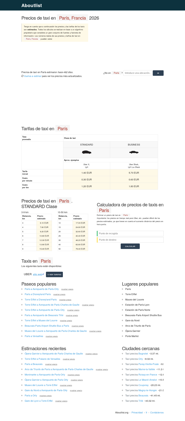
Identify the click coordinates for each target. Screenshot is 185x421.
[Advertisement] (129, 45)
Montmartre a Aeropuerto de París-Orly (45, 374)
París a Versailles (34, 336)
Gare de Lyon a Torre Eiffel (39, 400)
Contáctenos (157, 412)
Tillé (134, 400)
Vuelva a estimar (32, 76)
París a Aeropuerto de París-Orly (42, 289)
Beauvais (136, 395)
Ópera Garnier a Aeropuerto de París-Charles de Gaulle (54, 353)
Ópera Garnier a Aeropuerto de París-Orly (46, 379)
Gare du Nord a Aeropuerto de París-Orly (46, 390)
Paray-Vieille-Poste (142, 364)
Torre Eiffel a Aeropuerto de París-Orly (45, 309)
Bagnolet (136, 353)
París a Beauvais (34, 364)
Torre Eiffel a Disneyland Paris (41, 299)
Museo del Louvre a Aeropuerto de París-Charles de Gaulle (56, 331)
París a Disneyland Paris (38, 294)
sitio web (37, 274)
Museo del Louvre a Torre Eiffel (41, 385)
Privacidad (137, 412)
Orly (134, 358)
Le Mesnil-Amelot (141, 379)
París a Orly (31, 395)
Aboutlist (31, 5)
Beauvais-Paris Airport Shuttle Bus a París (47, 325)
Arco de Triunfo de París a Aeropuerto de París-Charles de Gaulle (59, 369)
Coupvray (137, 385)
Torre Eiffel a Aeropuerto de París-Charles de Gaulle (52, 304)
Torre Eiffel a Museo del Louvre (41, 320)
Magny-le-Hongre (141, 390)
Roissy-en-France (141, 374)
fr (146, 412)
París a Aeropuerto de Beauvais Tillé (44, 315)
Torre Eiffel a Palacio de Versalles (42, 358)
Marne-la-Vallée (140, 369)
